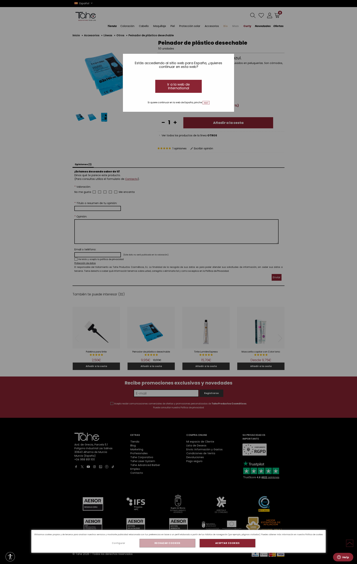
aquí (206, 102)
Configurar (118, 543)
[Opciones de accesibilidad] (10, 557)
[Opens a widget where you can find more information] (343, 557)
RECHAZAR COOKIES (167, 543)
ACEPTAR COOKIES (227, 543)
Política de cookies (314, 534)
